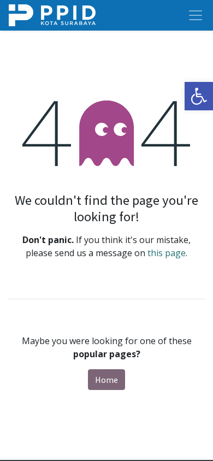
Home (106, 379)
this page (166, 253)
